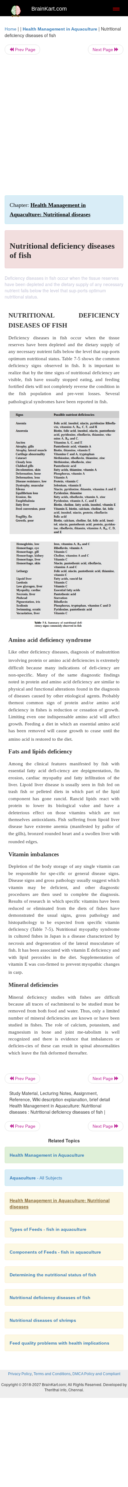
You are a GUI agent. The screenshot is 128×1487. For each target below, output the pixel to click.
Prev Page (24, 49)
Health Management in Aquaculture (60, 28)
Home (10, 28)
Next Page (103, 49)
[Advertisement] (64, 125)
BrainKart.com (49, 9)
